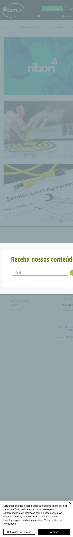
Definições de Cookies (19, 532)
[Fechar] (68, 505)
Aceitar (54, 532)
